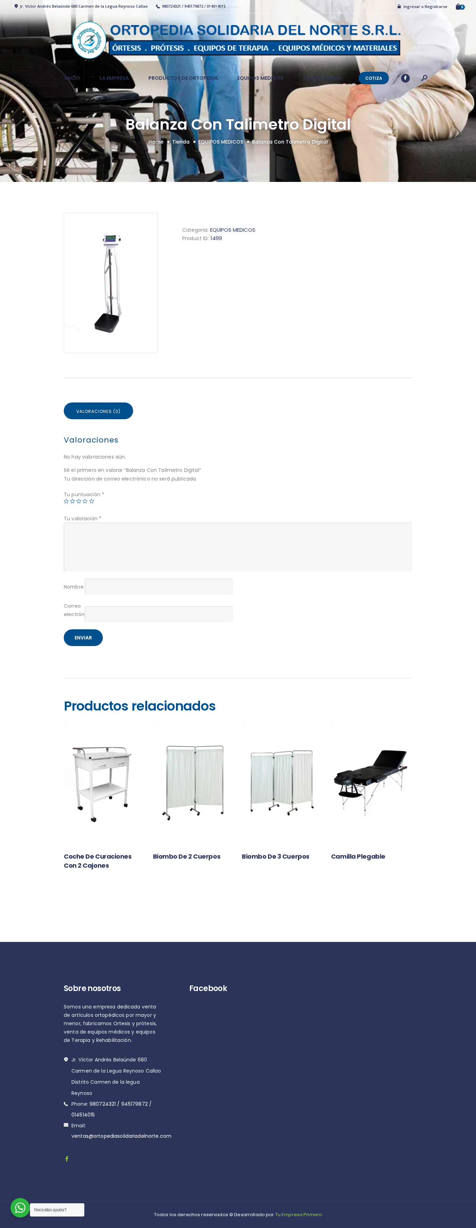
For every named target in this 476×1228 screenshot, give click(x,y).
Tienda (181, 141)
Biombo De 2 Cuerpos (186, 856)
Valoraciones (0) (98, 411)
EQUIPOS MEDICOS (220, 142)
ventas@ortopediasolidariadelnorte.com (121, 1136)
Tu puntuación (84, 494)
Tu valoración (82, 518)
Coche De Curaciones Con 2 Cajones (97, 861)
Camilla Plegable (358, 856)
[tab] (98, 410)
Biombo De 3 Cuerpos (275, 856)
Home (155, 142)
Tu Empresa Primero (298, 1214)
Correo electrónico (74, 610)
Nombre (74, 586)
